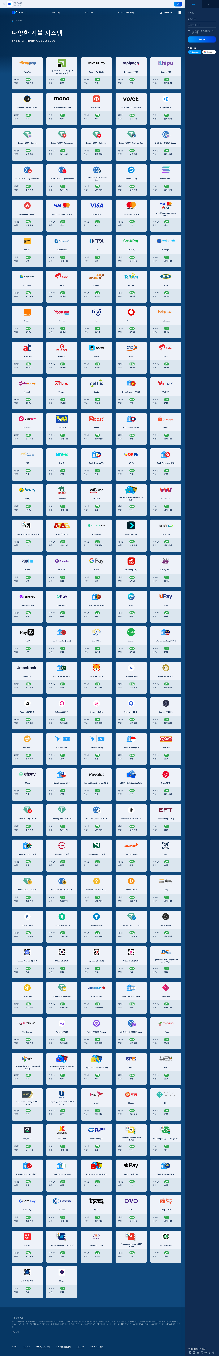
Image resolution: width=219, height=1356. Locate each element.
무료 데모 (89, 12)
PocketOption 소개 (126, 12)
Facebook (195, 52)
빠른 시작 (56, 12)
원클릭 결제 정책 (97, 1347)
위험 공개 (15, 1332)
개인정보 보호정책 (63, 1347)
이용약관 (26, 1347)
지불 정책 (80, 1347)
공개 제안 (195, 33)
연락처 (14, 1347)
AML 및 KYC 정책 (43, 1347)
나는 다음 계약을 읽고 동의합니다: (203, 32)
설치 (178, 4)
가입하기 (202, 39)
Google (209, 52)
